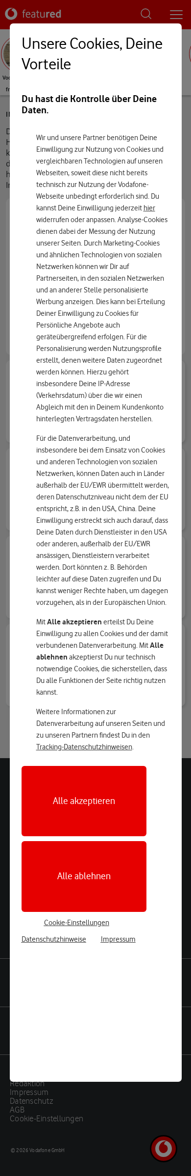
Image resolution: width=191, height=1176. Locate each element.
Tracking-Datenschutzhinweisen (84, 747)
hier (149, 208)
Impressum (118, 939)
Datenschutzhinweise (54, 939)
